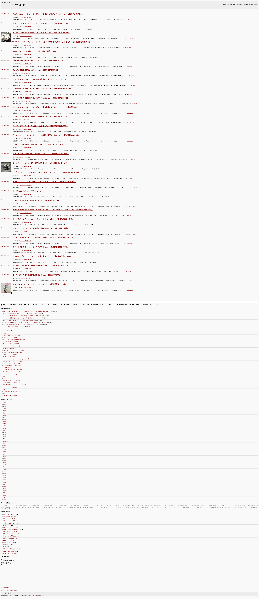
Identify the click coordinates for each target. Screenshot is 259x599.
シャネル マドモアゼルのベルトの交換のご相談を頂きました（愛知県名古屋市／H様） (24, 322)
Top (1, 597)
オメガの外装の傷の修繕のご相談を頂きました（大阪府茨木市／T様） (20, 313)
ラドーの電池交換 (91, 507)
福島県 (4, 417)
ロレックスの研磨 (44, 505)
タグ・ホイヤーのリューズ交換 (200, 507)
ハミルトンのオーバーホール (216, 507)
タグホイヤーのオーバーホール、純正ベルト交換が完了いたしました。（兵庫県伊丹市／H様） (26, 311)
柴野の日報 (232, 4)
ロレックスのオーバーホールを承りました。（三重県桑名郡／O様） (38, 144)
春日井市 (5, 376)
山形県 (4, 495)
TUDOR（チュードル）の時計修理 (11, 380)
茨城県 (4, 430)
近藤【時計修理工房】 (25, 26)
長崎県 (4, 458)
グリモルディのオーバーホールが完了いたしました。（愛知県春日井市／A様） (42, 88)
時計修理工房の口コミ (8, 542)
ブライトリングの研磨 (190, 505)
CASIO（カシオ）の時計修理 (10, 395)
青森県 (4, 406)
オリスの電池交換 (148, 505)
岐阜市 (4, 393)
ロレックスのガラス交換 (22, 505)
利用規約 (36, 595)
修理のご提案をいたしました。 (10, 531)
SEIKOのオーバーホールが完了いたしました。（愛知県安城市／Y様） (39, 60)
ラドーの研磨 (100, 507)
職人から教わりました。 (9, 551)
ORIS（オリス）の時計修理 (10, 348)
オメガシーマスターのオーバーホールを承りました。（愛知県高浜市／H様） (41, 23)
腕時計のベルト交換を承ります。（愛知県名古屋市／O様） (35, 51)
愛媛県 (4, 410)
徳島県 (4, 486)
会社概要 (245, 4)
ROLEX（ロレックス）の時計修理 (11, 335)
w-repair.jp (6, 564)
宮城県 (4, 451)
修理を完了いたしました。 (9, 533)
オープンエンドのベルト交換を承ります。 (28, 191)
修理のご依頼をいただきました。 (11, 529)
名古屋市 (5, 333)
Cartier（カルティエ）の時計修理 (11, 343)
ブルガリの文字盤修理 (56, 507)
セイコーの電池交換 (135, 507)
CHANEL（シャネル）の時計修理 (11, 391)
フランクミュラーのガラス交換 (239, 505)
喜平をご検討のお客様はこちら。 (9, 590)
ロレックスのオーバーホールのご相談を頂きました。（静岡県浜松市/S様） (41, 116)
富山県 (4, 490)
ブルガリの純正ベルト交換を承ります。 (13, 326)
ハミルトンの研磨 (253, 507)
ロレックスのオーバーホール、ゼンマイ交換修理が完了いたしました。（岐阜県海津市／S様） (48, 107)
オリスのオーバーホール (137, 505)
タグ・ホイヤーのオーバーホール (169, 507)
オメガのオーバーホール (96, 505)
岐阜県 (4, 419)
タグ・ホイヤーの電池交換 (185, 507)
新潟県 (4, 462)
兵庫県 (4, 428)
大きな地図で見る (5, 587)
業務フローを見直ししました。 (10, 549)
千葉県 (4, 408)
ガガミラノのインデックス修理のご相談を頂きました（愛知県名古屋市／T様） (22, 315)
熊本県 (4, 445)
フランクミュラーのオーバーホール (221, 505)
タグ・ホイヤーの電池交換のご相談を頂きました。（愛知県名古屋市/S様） (41, 154)
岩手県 (4, 434)
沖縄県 (4, 469)
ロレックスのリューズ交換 (56, 505)
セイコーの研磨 (144, 507)
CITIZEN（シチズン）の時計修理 (11, 374)
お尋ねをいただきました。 (9, 514)
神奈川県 (5, 441)
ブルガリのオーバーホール (24, 507)
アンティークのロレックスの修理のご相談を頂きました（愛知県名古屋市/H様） (42, 228)
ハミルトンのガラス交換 (230, 507)
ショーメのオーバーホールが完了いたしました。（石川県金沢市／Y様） (40, 284)
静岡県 (4, 482)
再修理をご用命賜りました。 (10, 538)
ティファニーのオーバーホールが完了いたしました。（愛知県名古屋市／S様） (50, 172)
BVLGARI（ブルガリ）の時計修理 (11, 346)
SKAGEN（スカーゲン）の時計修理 (12, 365)
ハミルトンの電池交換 (242, 507)
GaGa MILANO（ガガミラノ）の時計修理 (13, 361)
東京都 (4, 488)
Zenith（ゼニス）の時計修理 (10, 387)
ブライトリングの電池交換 (177, 505)
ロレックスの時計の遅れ (83, 505)
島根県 (4, 480)
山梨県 (4, 499)
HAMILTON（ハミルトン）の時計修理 (12, 352)
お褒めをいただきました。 (9, 518)
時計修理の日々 (6, 2)
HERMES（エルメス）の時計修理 (11, 363)
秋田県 (4, 404)
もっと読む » (128, 19)
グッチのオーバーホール (6, 508)
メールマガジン (7, 525)
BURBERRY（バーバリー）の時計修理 (12, 369)
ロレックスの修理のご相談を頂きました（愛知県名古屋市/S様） (36, 200)
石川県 (4, 432)
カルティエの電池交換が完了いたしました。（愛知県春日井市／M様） (20, 318)
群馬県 (4, 421)
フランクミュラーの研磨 (11, 507)
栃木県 (4, 484)
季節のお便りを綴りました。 (10, 540)
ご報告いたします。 (8, 520)
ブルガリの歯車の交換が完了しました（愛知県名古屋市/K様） (36, 70)
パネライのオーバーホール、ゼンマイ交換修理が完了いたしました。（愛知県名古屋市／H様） (56, 42)
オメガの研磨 (116, 505)
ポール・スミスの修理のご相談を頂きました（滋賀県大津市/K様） (37, 275)
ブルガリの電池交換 (37, 507)
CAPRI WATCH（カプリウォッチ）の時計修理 (14, 384)
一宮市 (4, 378)
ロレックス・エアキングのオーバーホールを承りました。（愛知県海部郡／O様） (43, 219)
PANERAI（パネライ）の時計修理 (11, 372)
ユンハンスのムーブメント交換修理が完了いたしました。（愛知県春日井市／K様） (44, 238)
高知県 (4, 443)
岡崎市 (4, 389)
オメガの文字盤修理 (125, 505)
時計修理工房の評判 (8, 544)
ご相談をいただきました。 (9, 523)
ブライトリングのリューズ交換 (204, 505)
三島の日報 (239, 4)
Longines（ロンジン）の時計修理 (11, 382)
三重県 (4, 449)
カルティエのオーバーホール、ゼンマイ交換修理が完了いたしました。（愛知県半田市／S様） (48, 14)
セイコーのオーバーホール (110, 507)
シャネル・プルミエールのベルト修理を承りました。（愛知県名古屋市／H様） (42, 256)
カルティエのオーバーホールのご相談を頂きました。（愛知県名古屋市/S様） (41, 33)
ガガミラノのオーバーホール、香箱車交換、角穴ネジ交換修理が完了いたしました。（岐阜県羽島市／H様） (53, 210)
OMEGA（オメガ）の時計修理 (10, 337)
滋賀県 (4, 477)
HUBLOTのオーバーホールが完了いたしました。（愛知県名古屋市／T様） (40, 126)
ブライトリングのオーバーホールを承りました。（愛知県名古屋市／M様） (41, 247)
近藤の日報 (226, 4)
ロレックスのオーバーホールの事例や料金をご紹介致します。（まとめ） (40, 79)
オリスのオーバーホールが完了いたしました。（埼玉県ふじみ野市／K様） (21, 324)
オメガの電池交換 (107, 505)
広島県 (4, 423)
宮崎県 (4, 454)
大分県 (4, 464)
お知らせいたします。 (8, 516)
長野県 (4, 456)
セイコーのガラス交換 (123, 507)
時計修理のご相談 (253, 4)
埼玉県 (4, 475)
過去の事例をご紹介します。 (10, 553)
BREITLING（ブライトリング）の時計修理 (13, 350)
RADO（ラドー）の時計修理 (10, 354)
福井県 (4, 413)
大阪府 (4, 471)
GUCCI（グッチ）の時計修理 (10, 356)
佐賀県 (4, 473)
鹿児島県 (5, 438)
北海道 (4, 426)
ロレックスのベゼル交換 (70, 505)
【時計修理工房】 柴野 (25, 17)
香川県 (4, 436)
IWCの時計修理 (7, 367)
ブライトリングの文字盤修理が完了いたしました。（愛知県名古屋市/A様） (41, 98)
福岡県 (4, 415)
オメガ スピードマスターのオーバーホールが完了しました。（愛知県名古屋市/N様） (44, 182)
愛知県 (4, 402)
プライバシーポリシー (29, 595)
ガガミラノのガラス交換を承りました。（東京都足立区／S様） (18, 320)
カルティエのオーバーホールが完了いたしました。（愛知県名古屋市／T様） (41, 265)
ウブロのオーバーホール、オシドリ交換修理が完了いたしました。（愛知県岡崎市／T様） (46, 135)
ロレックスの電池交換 (34, 505)
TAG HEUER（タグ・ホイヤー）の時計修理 (14, 339)
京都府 (4, 447)
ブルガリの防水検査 (68, 507)
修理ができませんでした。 (9, 527)
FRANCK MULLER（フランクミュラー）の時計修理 (16, 359)
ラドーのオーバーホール (80, 507)
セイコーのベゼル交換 (154, 507)
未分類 (4, 546)
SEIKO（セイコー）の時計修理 (10, 341)
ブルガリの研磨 (46, 507)
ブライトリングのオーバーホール (162, 505)
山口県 (4, 497)
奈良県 (4, 460)
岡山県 (4, 467)
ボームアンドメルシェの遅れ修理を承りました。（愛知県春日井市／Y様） (40, 163)
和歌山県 (5, 492)
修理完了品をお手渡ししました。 (11, 536)
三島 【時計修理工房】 (25, 36)
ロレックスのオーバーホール (8, 505)
